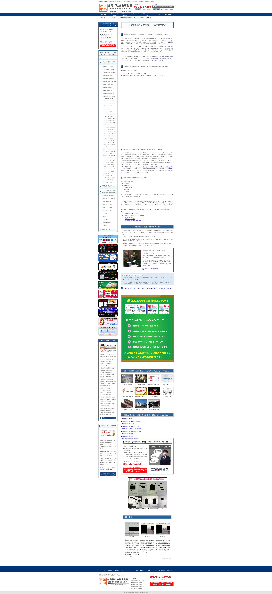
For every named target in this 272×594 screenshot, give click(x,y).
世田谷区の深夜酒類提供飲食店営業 (107, 368)
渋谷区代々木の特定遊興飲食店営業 (107, 374)
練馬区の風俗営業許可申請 (105, 414)
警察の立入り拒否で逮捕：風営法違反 (107, 383)
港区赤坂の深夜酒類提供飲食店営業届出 (108, 356)
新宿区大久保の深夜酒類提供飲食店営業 (108, 381)
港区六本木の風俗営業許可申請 (106, 372)
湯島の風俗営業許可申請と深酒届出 (107, 406)
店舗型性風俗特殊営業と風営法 (106, 370)
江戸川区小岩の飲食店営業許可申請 (107, 376)
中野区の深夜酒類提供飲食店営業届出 (107, 403)
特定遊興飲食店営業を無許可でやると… (108, 377)
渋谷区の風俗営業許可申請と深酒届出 (107, 412)
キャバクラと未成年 (104, 365)
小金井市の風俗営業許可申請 (105, 401)
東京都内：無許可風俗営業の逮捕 (106, 359)
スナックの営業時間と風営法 (105, 394)
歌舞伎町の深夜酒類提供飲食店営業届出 (108, 399)
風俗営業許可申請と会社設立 (105, 361)
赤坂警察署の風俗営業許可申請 (106, 410)
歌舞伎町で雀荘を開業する (105, 405)
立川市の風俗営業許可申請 (105, 358)
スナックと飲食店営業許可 (105, 390)
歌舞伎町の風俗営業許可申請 (105, 392)
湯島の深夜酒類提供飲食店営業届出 (107, 379)
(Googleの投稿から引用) (166, 558)
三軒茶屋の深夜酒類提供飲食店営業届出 (108, 397)
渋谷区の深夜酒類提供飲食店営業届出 (107, 408)
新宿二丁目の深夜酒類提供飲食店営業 (107, 367)
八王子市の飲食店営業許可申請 (106, 363)
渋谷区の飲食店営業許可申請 (105, 388)
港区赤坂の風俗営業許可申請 (105, 396)
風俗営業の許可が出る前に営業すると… (108, 354)
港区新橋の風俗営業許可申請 (105, 385)
